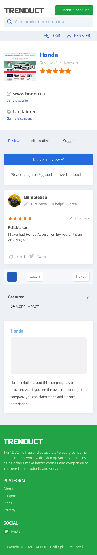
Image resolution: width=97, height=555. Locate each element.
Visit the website (17, 100)
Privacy (9, 510)
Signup (44, 174)
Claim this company (19, 118)
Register (82, 35)
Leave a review (47, 159)
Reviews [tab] (14, 140)
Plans (8, 503)
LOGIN (56, 35)
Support (10, 496)
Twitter (16, 531)
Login (28, 174)
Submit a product (74, 10)
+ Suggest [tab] (68, 140)
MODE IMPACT (27, 306)
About (9, 489)
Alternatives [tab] (41, 140)
